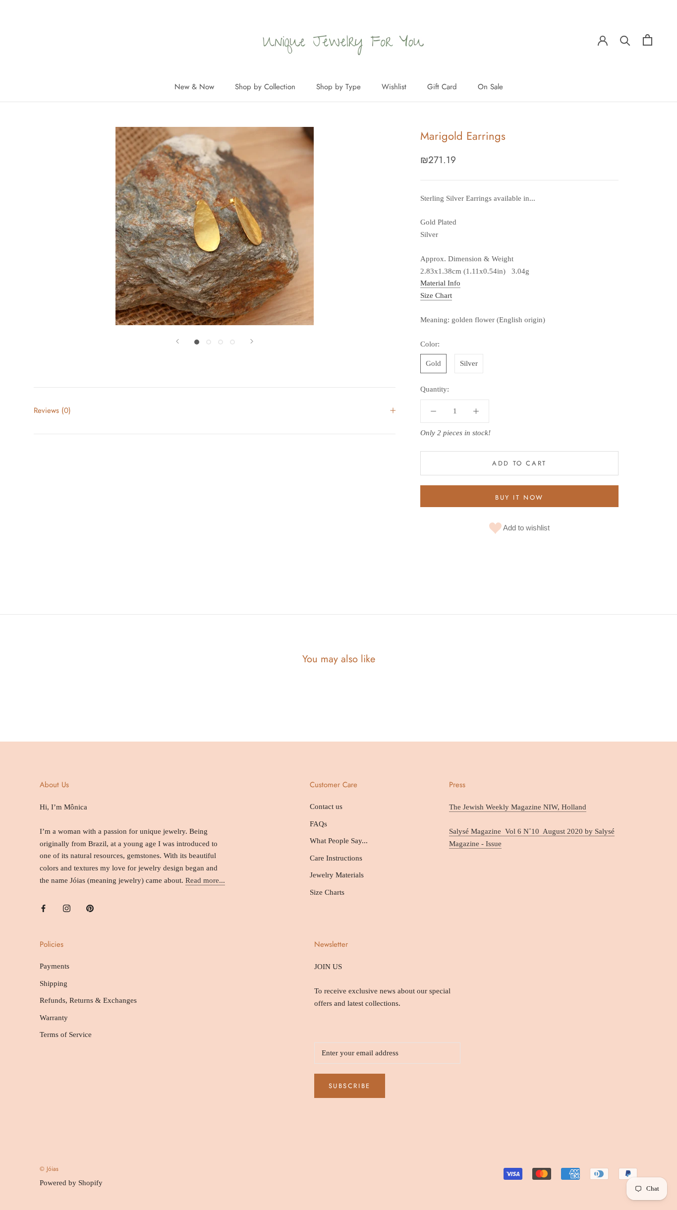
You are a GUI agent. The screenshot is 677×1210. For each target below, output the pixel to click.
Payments (54, 966)
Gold (433, 363)
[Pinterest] (90, 908)
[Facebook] (43, 908)
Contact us (326, 806)
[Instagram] (66, 908)
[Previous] (177, 341)
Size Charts (327, 892)
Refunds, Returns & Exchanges (88, 1000)
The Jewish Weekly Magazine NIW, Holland (517, 807)
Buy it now (519, 497)
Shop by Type (338, 86)
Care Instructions (336, 858)
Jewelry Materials (337, 875)
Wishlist (394, 86)
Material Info (440, 283)
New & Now (194, 86)
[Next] (251, 341)
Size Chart (436, 295)
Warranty (54, 1018)
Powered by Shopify (71, 1183)
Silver (469, 363)
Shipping (53, 983)
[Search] (625, 40)
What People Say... (339, 841)
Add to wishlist (526, 527)
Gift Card (442, 86)
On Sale (490, 86)
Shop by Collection (265, 86)
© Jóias (49, 1168)
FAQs (318, 824)
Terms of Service (66, 1034)
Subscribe (350, 1086)
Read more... (205, 880)
